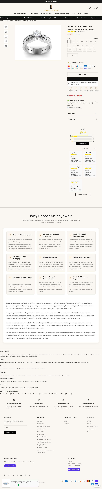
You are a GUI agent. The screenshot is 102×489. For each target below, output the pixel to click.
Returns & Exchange (92, 426)
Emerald (8, 393)
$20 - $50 (7, 20)
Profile (89, 421)
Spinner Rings (75, 362)
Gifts (73, 13)
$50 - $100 (20, 387)
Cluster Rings (43, 362)
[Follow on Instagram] (13, 475)
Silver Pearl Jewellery (11, 356)
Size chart (95, 38)
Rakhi (43, 354)
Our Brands (40, 431)
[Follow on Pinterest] (17, 475)
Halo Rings (36, 362)
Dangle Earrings (12, 368)
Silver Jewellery (46, 13)
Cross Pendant (38, 375)
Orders (89, 423)
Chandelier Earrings (40, 368)
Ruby (16, 393)
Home (1, 20)
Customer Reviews (42, 447)
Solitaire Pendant (4, 375)
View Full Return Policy (75, 107)
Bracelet (22, 354)
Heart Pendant (30, 375)
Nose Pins (33, 354)
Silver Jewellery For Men (57, 354)
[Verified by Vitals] (18, 485)
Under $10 (2, 387)
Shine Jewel (11, 303)
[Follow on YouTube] (21, 475)
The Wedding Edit (20, 13)
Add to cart (82, 74)
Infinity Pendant (55, 375)
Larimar (74, 393)
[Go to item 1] (6, 27)
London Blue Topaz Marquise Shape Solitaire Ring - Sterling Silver (21, 483)
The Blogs (66, 423)
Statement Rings (13, 362)
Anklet (39, 354)
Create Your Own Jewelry (44, 439)
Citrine (62, 393)
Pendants (11, 354)
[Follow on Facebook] (4, 475)
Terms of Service (41, 437)
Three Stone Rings (84, 362)
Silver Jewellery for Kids (85, 354)
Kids (79, 13)
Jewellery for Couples (22, 356)
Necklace (17, 354)
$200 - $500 (34, 387)
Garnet (58, 393)
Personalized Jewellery (62, 13)
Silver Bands (29, 362)
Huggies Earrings (29, 368)
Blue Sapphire (28, 393)
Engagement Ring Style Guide (45, 450)
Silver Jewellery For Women (71, 354)
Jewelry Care (40, 423)
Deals (86, 13)
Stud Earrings (20, 368)
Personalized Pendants (28, 381)
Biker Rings (68, 362)
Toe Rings (27, 354)
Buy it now (83, 79)
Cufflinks (47, 354)
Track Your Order (91, 429)
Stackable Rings (4, 362)
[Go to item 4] (6, 41)
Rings (1, 354)
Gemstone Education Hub (44, 442)
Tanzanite (2, 393)
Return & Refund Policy (43, 426)
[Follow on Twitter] (9, 475)
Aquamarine (21, 393)
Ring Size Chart (41, 445)
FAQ (88, 431)
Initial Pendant (46, 375)
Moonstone (36, 393)
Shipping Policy (41, 429)
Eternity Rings (21, 362)
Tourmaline (48, 393)
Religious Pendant (64, 375)
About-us (39, 421)
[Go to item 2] (6, 31)
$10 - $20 (8, 387)
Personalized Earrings (16, 381)
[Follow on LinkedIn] (29, 475)
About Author (41, 452)
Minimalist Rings (60, 362)
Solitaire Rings (51, 362)
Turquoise (68, 393)
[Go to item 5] (6, 45)
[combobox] (89, 148)
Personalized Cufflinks (40, 381)
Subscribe (10, 432)
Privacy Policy (40, 434)
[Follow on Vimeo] (25, 475)
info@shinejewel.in (76, 463)
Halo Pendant (13, 375)
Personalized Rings (5, 381)
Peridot (54, 393)
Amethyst (42, 393)
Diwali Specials (33, 356)
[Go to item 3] (6, 36)
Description (71, 113)
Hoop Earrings (3, 368)
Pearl (12, 393)
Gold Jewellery (33, 13)
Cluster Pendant (21, 375)
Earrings (6, 354)
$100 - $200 (27, 387)
